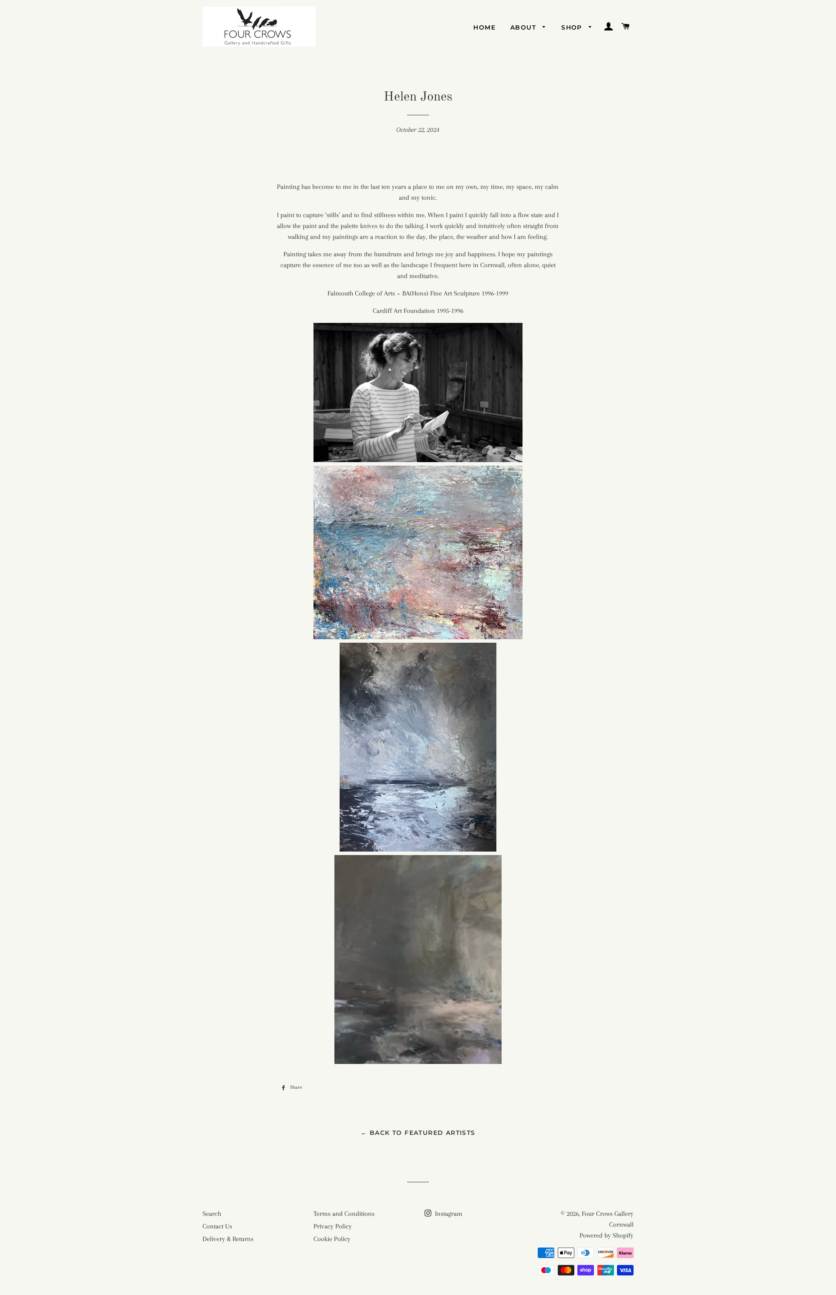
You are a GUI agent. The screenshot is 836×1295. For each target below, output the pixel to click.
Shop (572, 27)
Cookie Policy (332, 1239)
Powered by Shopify (607, 1235)
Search (211, 1214)
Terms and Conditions (344, 1214)
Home (484, 27)
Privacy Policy (333, 1226)
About (524, 27)
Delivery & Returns (227, 1239)
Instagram (447, 1214)
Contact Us (217, 1226)
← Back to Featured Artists (418, 1133)
